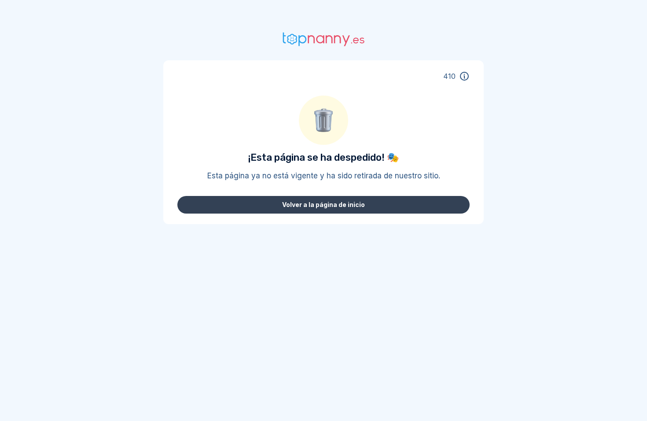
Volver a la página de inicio (323, 204)
